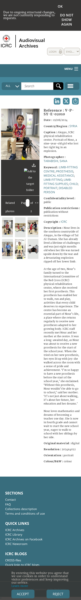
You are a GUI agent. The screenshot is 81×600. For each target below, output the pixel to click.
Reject (58, 594)
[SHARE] (75, 101)
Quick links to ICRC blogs (22, 565)
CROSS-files (13, 560)
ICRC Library (13, 534)
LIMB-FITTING (53, 180)
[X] (66, 101)
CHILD (73, 184)
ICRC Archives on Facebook (23, 539)
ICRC (64, 222)
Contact (10, 500)
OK (60, 6)
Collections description (21, 509)
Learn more (19, 586)
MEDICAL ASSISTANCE (59, 175)
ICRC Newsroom (16, 544)
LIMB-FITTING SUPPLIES (58, 182)
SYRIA (73, 126)
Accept (23, 594)
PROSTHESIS (64, 171)
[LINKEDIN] (57, 101)
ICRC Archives (14, 530)
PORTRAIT (50, 188)
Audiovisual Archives (32, 43)
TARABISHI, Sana (55, 161)
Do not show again (66, 20)
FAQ (8, 504)
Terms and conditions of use (25, 513)
